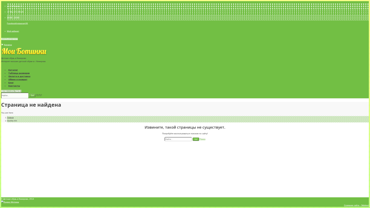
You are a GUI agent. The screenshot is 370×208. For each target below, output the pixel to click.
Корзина (8, 45)
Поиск (39, 95)
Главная (10, 118)
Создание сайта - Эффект (356, 205)
